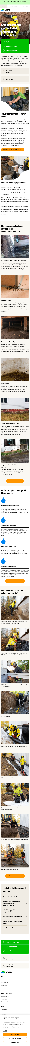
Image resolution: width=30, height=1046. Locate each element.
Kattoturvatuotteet (5, 987)
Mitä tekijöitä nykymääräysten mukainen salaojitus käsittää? (13, 911)
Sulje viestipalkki (28, 2)
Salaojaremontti (4, 982)
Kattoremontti (4, 980)
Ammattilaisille (13, 6)
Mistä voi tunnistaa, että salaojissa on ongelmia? (12, 922)
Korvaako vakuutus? (8, 928)
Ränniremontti (4, 985)
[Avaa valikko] (28, 10)
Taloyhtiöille (25, 6)
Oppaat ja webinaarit (5, 1001)
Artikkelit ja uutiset (5, 996)
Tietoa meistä (4, 1009)
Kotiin (3, 6)
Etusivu (2, 21)
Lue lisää (5, 1030)
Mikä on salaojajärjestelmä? (10, 897)
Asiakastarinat (4, 999)
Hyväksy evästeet (15, 1034)
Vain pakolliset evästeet (15, 1038)
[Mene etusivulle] (5, 10)
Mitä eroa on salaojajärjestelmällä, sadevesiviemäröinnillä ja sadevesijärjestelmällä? (11, 903)
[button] (24, 10)
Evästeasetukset (15, 1042)
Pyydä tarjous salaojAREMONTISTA (15, 581)
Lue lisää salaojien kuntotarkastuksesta (12, 149)
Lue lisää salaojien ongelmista (15, 481)
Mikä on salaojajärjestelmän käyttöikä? (12, 916)
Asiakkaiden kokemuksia (6, 1012)
